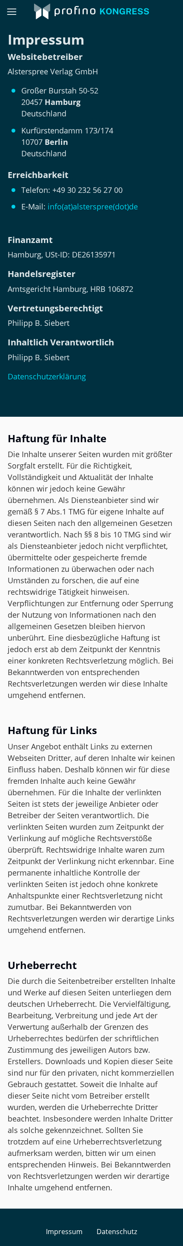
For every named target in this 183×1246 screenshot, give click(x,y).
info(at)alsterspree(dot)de (93, 206)
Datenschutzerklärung (47, 376)
